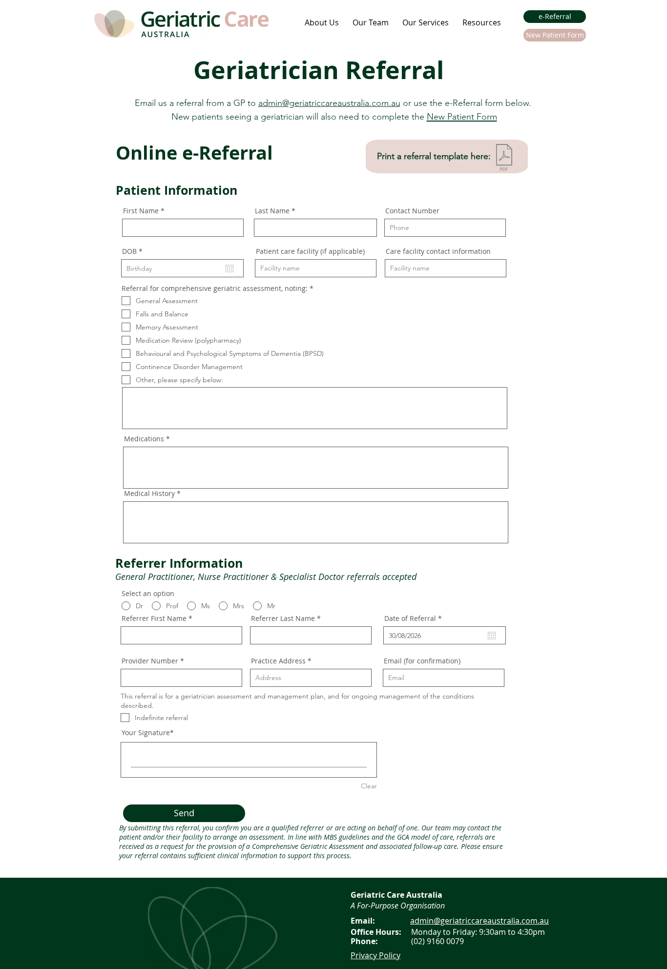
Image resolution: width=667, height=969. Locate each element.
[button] (322, 22)
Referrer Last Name (283, 618)
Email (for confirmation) (422, 661)
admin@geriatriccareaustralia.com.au (329, 103)
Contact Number (412, 210)
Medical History (149, 493)
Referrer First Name (154, 618)
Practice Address (278, 661)
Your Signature (146, 732)
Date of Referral (415, 618)
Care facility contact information (438, 251)
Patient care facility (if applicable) (310, 251)
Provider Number (150, 661)
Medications (144, 438)
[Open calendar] (229, 268)
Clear (369, 786)
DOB (134, 251)
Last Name (272, 210)
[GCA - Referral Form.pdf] (504, 158)
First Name (141, 210)
